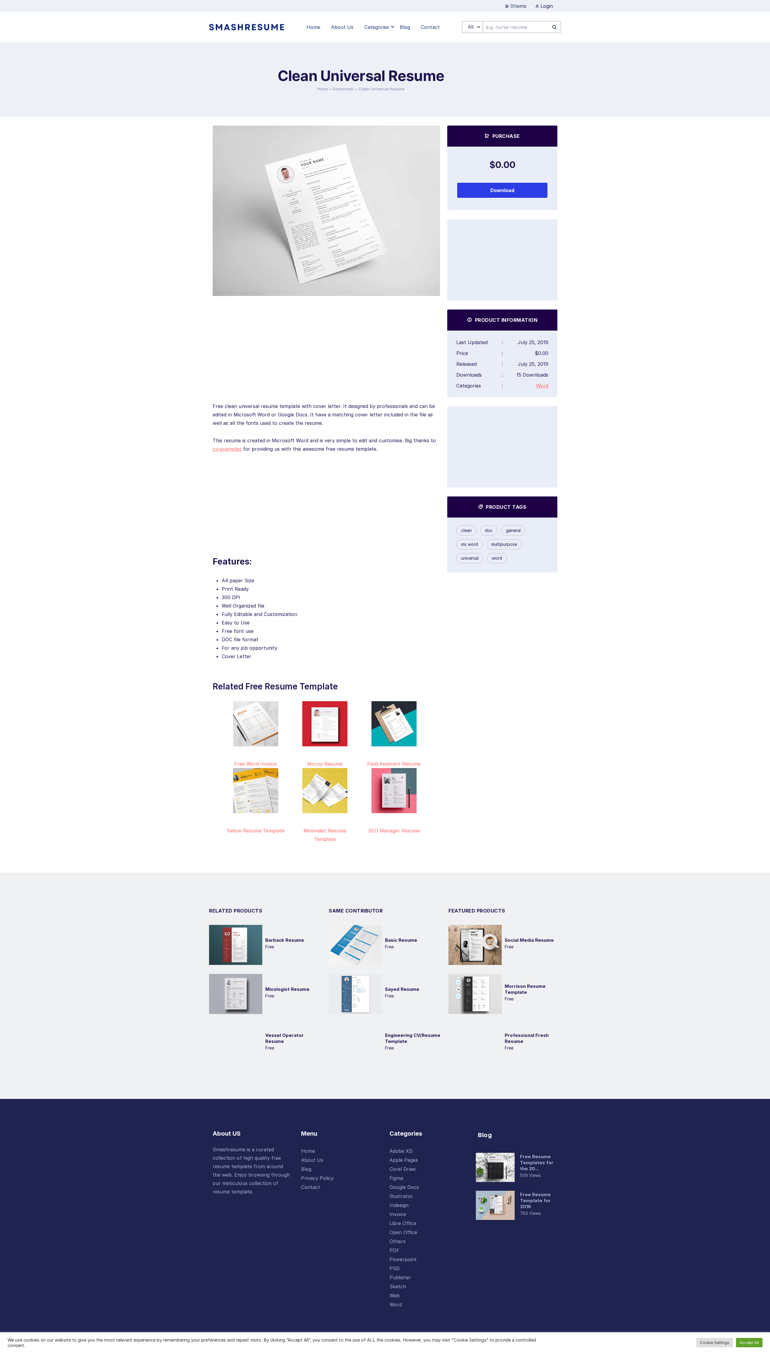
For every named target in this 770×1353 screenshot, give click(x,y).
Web (395, 1295)
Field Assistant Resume (393, 764)
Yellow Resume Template (255, 831)
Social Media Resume (529, 940)
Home (322, 88)
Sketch (398, 1286)
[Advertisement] (326, 360)
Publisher (400, 1277)
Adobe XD (401, 1151)
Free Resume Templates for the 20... (536, 1162)
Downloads (343, 88)
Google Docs (404, 1187)
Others (397, 1241)
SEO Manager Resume (394, 831)
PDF (394, 1250)
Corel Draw (403, 1169)
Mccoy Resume (325, 764)
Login (546, 6)
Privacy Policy (317, 1178)
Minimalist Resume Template (324, 835)
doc (489, 530)
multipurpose (504, 544)
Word (542, 386)
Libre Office (403, 1223)
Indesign (399, 1205)
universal (470, 558)
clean (466, 530)
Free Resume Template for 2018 (535, 1200)
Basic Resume (401, 940)
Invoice (398, 1214)
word (497, 558)
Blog (306, 1169)
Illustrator (401, 1196)
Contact (310, 1187)
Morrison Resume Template (525, 989)
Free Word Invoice (255, 764)
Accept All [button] (749, 1342)
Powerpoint (403, 1259)
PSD (395, 1268)
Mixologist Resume (287, 989)
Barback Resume (284, 940)
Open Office (403, 1232)
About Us (312, 1160)
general (513, 530)
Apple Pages (404, 1160)
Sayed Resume (402, 989)
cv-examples (227, 449)
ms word (469, 544)
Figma (396, 1178)
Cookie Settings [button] (714, 1342)
